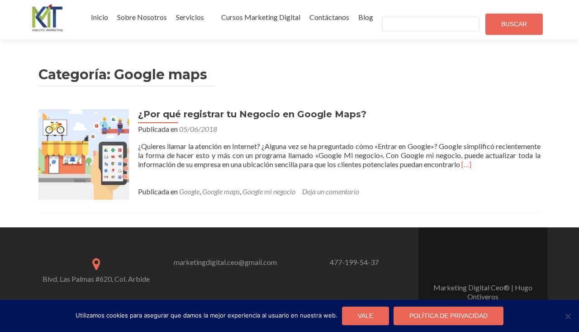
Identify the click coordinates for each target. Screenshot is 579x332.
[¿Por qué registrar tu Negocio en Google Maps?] (83, 153)
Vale (365, 315)
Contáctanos (329, 17)
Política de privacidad (448, 315)
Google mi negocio (268, 191)
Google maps (221, 191)
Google (189, 191)
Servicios (190, 17)
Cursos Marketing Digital (260, 17)
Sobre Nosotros (142, 17)
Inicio (99, 17)
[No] (567, 316)
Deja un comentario (330, 191)
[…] (466, 164)
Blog (365, 17)
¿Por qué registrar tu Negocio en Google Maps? (252, 114)
